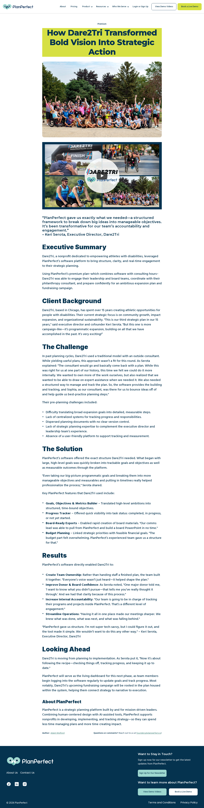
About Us (12, 773)
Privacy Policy (189, 802)
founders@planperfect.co (148, 733)
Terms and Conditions (162, 802)
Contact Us (27, 773)
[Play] (102, 176)
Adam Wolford (58, 733)
